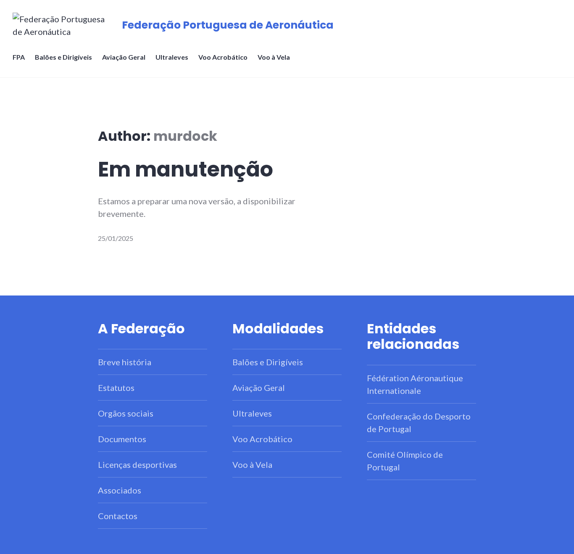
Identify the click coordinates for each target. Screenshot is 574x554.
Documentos (122, 439)
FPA (19, 57)
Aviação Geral (123, 57)
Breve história (124, 362)
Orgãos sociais (125, 413)
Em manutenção (185, 169)
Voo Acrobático (223, 57)
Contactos (117, 516)
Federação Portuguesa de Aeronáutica (228, 25)
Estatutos (116, 388)
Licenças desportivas (137, 464)
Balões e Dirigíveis (63, 57)
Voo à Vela (274, 57)
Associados (119, 490)
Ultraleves (171, 57)
